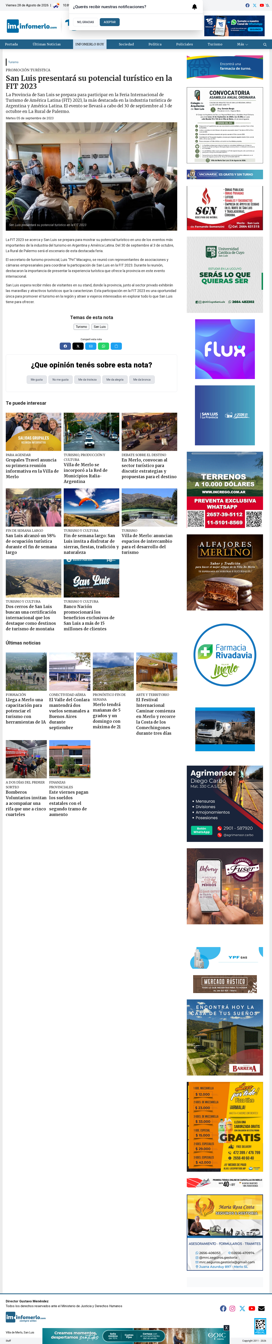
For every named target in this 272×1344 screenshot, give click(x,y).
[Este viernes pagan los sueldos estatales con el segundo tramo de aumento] (69, 759)
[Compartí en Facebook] (65, 346)
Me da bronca (142, 379)
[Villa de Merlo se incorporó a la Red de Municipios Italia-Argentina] (91, 432)
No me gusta (60, 379)
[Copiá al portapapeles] (116, 346)
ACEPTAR (110, 22)
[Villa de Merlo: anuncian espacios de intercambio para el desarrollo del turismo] (149, 507)
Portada (11, 44)
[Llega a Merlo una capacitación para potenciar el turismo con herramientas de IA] (26, 671)
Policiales (184, 44)
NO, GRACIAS (85, 22)
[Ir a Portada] (42, 25)
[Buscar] (265, 44)
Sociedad (126, 44)
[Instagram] (233, 1308)
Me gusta (37, 379)
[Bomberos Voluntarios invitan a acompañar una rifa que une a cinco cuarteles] (26, 759)
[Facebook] (247, 5)
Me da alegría (115, 379)
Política (155, 44)
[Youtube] (262, 5)
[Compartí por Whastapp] (103, 346)
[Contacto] (261, 1308)
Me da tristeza (87, 379)
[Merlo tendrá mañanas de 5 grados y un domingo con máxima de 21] (113, 671)
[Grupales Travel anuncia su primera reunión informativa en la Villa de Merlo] (33, 432)
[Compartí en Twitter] (78, 346)
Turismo (215, 44)
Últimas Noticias (47, 44)
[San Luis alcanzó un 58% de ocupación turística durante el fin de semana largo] (33, 507)
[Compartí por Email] (90, 346)
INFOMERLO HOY (89, 44)
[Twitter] (255, 5)
